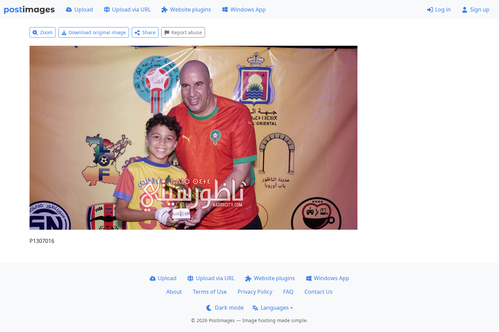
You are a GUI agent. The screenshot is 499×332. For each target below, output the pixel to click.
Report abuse (186, 32)
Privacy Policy (255, 291)
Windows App (248, 9)
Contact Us (318, 291)
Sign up (479, 9)
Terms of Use (210, 291)
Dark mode (229, 307)
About (174, 291)
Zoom (46, 32)
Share (148, 32)
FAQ (288, 291)
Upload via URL (131, 9)
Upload (83, 9)
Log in (443, 9)
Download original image (97, 32)
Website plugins (190, 9)
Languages (275, 307)
